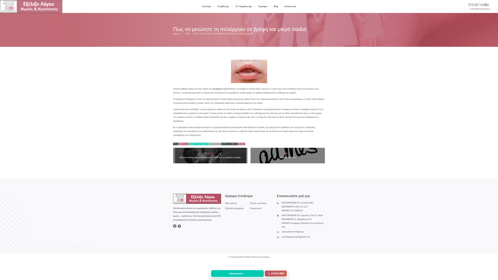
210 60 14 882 (478, 4)
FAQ (187, 33)
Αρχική (176, 33)
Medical (184, 144)
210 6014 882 (306, 203)
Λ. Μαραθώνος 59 (303, 219)
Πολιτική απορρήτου (234, 208)
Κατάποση (215, 144)
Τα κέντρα (206, 6)
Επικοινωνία (290, 6)
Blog (276, 6)
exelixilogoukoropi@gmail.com (296, 237)
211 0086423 (297, 210)
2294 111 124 (301, 207)
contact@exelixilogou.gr (480, 9)
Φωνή (241, 144)
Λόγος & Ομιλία (229, 144)
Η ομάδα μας (223, 6)
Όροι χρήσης (231, 203)
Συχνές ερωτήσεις (258, 203)
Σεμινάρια (262, 6)
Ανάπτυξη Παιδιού (199, 144)
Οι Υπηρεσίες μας (244, 6)
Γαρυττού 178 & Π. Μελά (311, 215)
